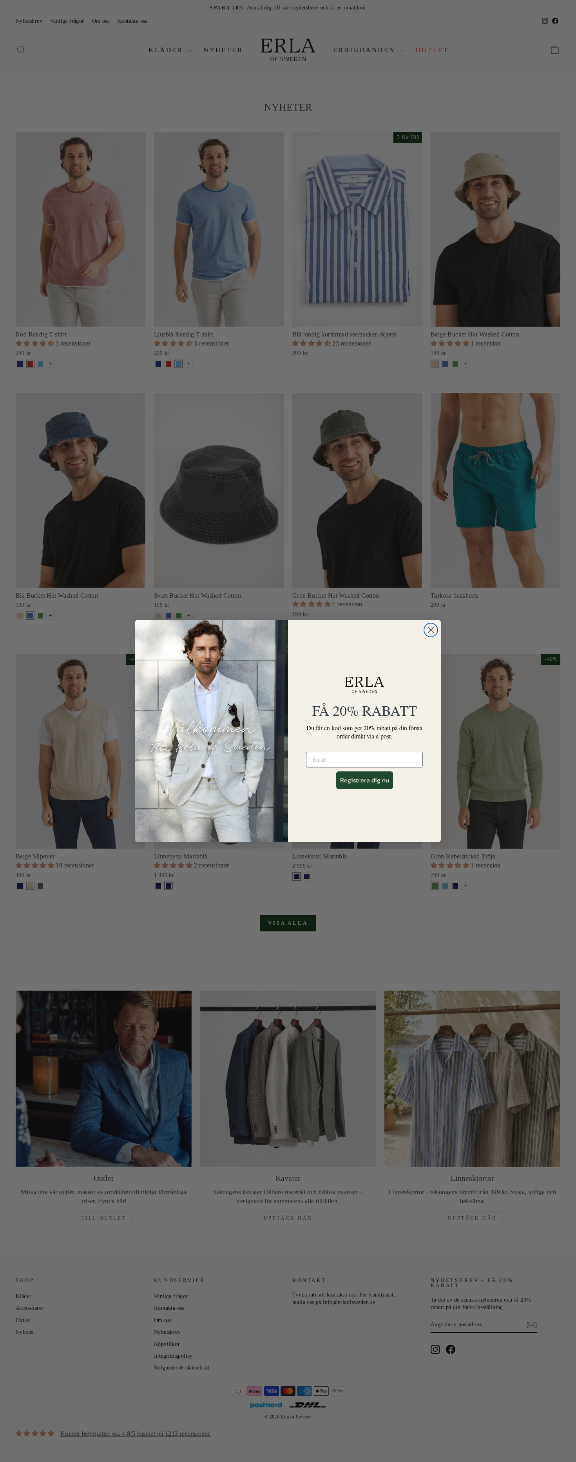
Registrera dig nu (364, 780)
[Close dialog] (431, 630)
